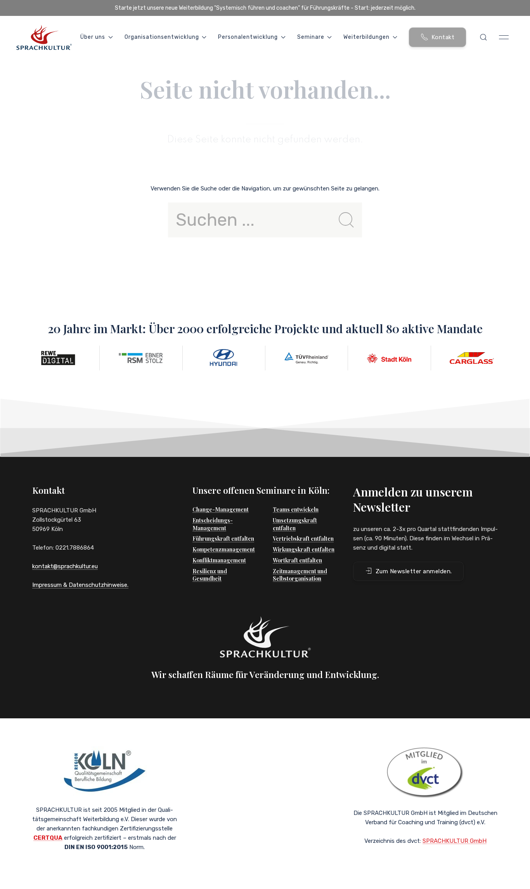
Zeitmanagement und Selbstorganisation (300, 575)
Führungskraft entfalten (223, 538)
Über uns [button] (92, 37)
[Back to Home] (44, 37)
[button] (483, 37)
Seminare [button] (310, 37)
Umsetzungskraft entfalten (295, 524)
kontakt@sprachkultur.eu (65, 566)
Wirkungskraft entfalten (303, 549)
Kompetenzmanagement (223, 549)
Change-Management (220, 509)
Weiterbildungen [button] (366, 37)
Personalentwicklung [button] (248, 37)
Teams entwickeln (296, 509)
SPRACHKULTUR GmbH (455, 840)
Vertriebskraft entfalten (303, 538)
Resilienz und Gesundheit (209, 575)
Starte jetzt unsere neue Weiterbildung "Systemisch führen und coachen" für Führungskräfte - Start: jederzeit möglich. (265, 8)
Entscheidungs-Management (212, 524)
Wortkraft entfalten (297, 560)
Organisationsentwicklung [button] (162, 37)
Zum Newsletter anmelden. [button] (414, 571)
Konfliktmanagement (219, 560)
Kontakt (443, 37)
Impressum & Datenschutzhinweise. (80, 584)
